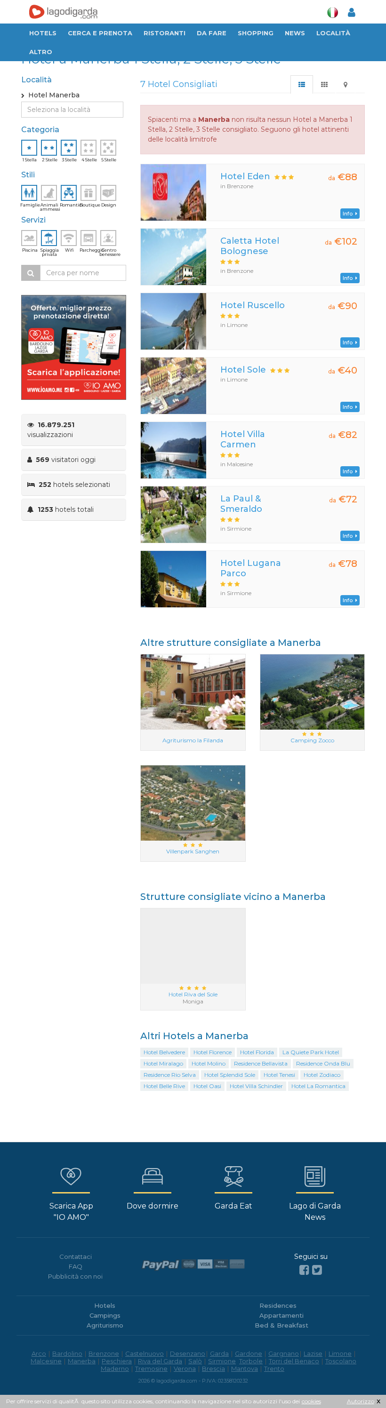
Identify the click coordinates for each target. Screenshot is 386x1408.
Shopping (255, 33)
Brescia (213, 1368)
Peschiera (117, 1361)
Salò (195, 1361)
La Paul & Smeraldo (241, 503)
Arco (39, 1353)
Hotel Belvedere (164, 1052)
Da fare (211, 33)
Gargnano (283, 1353)
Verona (185, 1368)
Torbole (251, 1361)
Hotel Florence (212, 1052)
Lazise (313, 1353)
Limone (340, 1353)
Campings (105, 1315)
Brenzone (103, 1353)
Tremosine (151, 1368)
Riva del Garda (160, 1361)
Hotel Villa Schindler (256, 1086)
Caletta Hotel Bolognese (249, 246)
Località (333, 33)
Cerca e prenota (100, 33)
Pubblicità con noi (75, 1276)
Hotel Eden (245, 176)
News (295, 33)
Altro (40, 52)
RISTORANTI (164, 33)
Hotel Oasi (207, 1086)
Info (349, 213)
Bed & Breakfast (281, 1325)
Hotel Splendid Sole (229, 1074)
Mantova (244, 1368)
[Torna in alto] (359, 1381)
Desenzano (187, 1353)
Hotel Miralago (163, 1063)
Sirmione (222, 1361)
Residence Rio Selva (170, 1074)
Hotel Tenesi (279, 1074)
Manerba (82, 1361)
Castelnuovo (144, 1353)
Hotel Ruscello (252, 305)
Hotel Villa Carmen (242, 439)
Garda (219, 1353)
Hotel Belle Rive (164, 1086)
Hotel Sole (243, 370)
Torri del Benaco (294, 1361)
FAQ (75, 1266)
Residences (278, 1305)
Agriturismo (105, 1325)
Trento (274, 1368)
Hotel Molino (208, 1063)
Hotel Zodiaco (322, 1074)
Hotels (42, 33)
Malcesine (46, 1361)
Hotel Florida (257, 1052)
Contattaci (75, 1256)
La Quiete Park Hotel (310, 1052)
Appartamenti (281, 1315)
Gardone (248, 1353)
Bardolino (67, 1353)
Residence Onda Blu (323, 1063)
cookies (311, 1401)
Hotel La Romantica (318, 1086)
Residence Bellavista (261, 1063)
